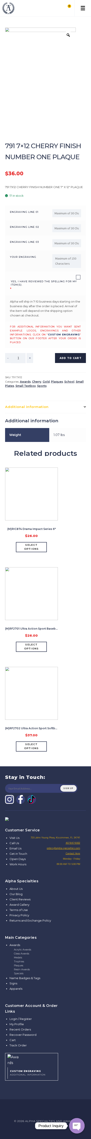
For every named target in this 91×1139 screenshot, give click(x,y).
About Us (16, 888)
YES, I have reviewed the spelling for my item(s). (44, 283)
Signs (13, 983)
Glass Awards (21, 953)
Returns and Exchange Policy (30, 920)
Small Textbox (25, 385)
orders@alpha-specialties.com (63, 848)
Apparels (15, 988)
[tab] (45, 407)
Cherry (36, 381)
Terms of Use (18, 910)
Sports (42, 385)
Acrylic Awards (22, 949)
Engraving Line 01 (24, 211)
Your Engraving (23, 256)
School (69, 381)
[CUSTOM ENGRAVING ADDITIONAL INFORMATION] (32, 1059)
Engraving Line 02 (24, 226)
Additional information (27, 407)
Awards (25, 381)
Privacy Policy (19, 915)
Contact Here (73, 853)
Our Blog (16, 894)
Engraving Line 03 (24, 241)
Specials (18, 973)
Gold (46, 381)
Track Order (18, 1045)
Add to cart (71, 358)
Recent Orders (20, 1029)
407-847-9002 (73, 843)
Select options (31, 546)
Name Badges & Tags (24, 978)
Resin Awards (22, 969)
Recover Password (22, 1034)
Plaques (57, 381)
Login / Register (20, 1019)
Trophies (19, 961)
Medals (18, 957)
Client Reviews (19, 899)
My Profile (16, 1024)
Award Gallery (19, 904)
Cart (12, 1040)
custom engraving (64, 334)
